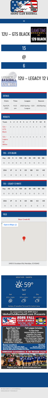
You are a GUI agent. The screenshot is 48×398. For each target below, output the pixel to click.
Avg (3, 158)
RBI (20, 158)
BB (43, 158)
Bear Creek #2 (24, 219)
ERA (5, 170)
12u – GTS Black (4, 129)
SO (37, 170)
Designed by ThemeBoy (9, 391)
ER (26, 170)
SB (39, 158)
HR (34, 158)
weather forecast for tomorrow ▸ (24, 306)
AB (9, 158)
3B (30, 158)
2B (25, 158)
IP (11, 170)
